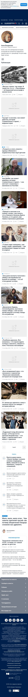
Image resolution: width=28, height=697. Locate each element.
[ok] (17, 620)
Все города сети (6, 610)
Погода (11, 20)
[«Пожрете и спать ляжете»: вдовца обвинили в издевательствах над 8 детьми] (14, 137)
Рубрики (4, 587)
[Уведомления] (22, 23)
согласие (14, 6)
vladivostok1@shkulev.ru (21, 638)
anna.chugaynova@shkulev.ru (20, 644)
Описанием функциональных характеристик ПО (14, 651)
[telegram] (6, 620)
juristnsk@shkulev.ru (16, 640)
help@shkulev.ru (17, 641)
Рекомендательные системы (14, 667)
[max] (14, 620)
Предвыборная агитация (9, 606)
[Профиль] (26, 23)
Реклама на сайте (6, 591)
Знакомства (4, 20)
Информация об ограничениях (14, 663)
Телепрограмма (18, 20)
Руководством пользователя (14, 650)
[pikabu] (21, 620)
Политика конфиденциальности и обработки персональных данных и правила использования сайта (14, 670)
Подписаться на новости (9, 579)
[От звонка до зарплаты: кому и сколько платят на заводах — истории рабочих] (14, 390)
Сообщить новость (7, 583)
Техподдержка (6, 603)
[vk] (10, 620)
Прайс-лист (5, 595)
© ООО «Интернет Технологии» (14, 687)
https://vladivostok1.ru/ (16, 661)
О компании (5, 599)
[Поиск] (19, 23)
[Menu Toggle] (2, 23)
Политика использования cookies (14, 665)
